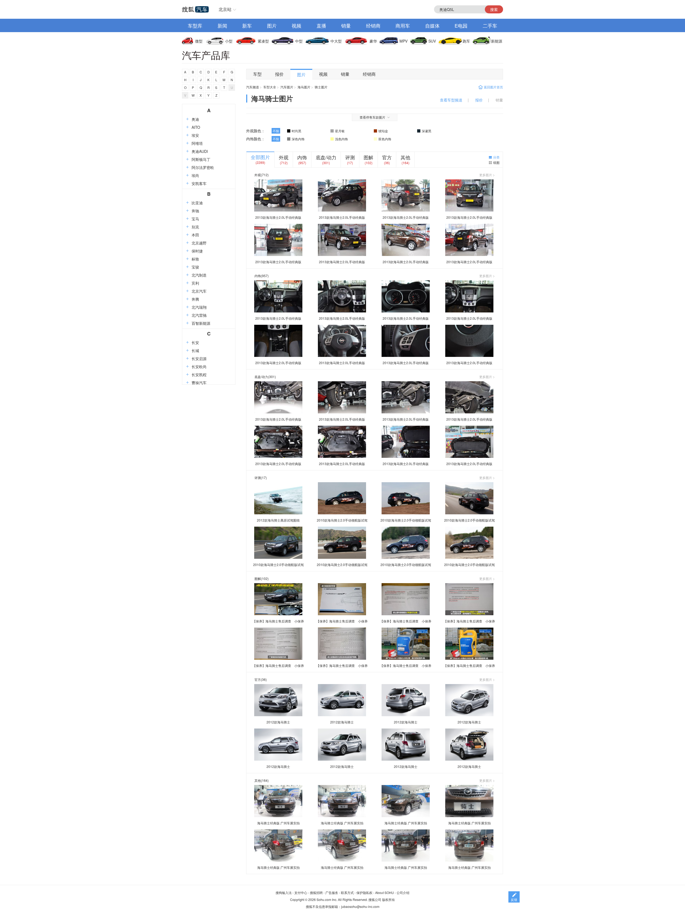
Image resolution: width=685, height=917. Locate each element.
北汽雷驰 (199, 315)
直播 (321, 25)
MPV (403, 41)
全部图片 (260, 157)
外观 (283, 157)
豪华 (373, 41)
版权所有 (388, 899)
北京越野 (199, 243)
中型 (299, 41)
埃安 (195, 135)
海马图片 (304, 87)
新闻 (222, 25)
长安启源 (199, 358)
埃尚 (195, 175)
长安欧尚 (199, 366)
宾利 (195, 283)
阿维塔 (197, 143)
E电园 (461, 25)
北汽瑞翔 (199, 307)
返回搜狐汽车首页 (195, 9)
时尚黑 (296, 131)
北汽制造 (199, 275)
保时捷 (197, 251)
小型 (229, 41)
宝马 (195, 218)
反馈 (514, 899)
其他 (405, 157)
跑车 (466, 41)
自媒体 (432, 25)
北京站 (225, 9)
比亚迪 (197, 202)
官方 (387, 157)
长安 (195, 342)
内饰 (302, 157)
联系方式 (347, 892)
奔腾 (195, 299)
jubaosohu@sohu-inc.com (360, 906)
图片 (272, 25)
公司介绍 (403, 892)
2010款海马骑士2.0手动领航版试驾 (342, 520)
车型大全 (269, 87)
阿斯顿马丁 (201, 159)
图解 (368, 157)
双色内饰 (384, 139)
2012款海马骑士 (278, 722)
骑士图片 (321, 87)
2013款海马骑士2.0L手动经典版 (278, 217)
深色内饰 (298, 139)
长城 (195, 350)
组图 (496, 162)
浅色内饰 (341, 139)
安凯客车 (199, 183)
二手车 (490, 25)
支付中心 (300, 892)
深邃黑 (426, 131)
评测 (350, 157)
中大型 (336, 41)
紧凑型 (263, 41)
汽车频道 (252, 87)
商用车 (402, 25)
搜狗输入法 (284, 892)
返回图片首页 (493, 87)
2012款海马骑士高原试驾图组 (278, 520)
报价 (279, 74)
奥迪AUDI (200, 151)
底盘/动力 (326, 157)
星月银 (340, 131)
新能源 (496, 41)
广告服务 (331, 892)
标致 (195, 259)
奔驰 (195, 210)
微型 (199, 41)
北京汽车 (199, 291)
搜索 (494, 9)
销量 (346, 25)
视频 (296, 25)
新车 (247, 25)
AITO (196, 127)
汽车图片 (286, 87)
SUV (432, 41)
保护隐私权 (364, 892)
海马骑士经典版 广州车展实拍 (278, 823)
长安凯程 (199, 374)
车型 (257, 74)
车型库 (195, 25)
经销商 (373, 25)
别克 (195, 226)
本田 (195, 234)
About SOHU (384, 892)
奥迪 (195, 119)
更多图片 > (487, 175)
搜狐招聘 (316, 892)
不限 (276, 131)
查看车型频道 (451, 100)
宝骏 (195, 267)
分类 (496, 157)
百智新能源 (201, 323)
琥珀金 (383, 131)
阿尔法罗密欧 (203, 167)
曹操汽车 (199, 382)
